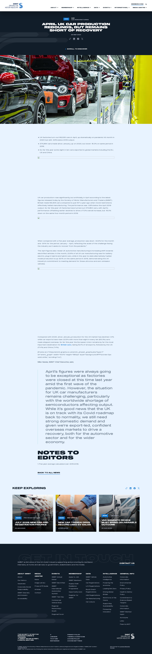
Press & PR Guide (41, 586)
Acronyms (124, 617)
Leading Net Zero (109, 588)
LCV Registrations (93, 586)
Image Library (40, 583)
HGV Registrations (93, 595)
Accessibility (22, 598)
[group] (32, 513)
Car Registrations (92, 583)
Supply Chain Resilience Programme (73, 586)
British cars (66, 345)
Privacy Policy (125, 588)
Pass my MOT (125, 624)
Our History (22, 580)
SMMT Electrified (58, 583)
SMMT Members (75, 580)
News (37, 579)
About (20, 577)
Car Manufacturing (93, 598)
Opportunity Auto (75, 592)
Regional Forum (58, 614)
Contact (38, 593)
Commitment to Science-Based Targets (126, 600)
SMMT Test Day (58, 597)
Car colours (90, 602)
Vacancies (21, 583)
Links (122, 621)
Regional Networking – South (57, 609)
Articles (38, 589)
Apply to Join (74, 577)
